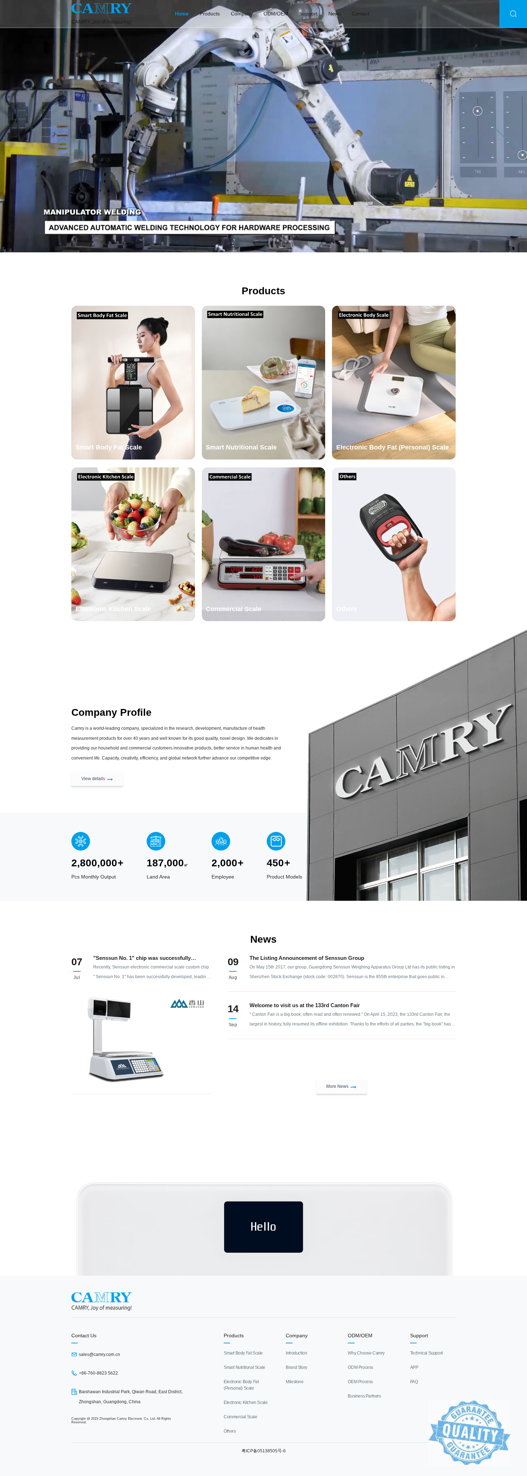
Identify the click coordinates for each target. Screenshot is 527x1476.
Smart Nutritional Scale (244, 1367)
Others (230, 1431)
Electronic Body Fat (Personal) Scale (241, 1385)
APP (414, 1367)
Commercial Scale (240, 1416)
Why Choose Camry (366, 1353)
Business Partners (364, 1396)
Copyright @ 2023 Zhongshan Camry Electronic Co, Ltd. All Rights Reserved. (121, 1420)
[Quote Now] (263, 1150)
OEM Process (360, 1381)
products (210, 13)
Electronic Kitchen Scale (245, 1402)
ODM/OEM (276, 13)
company (242, 13)
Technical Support (426, 1353)
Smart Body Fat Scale (243, 1353)
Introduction (296, 1353)
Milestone (294, 1381)
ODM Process (360, 1367)
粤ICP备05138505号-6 (264, 1450)
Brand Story (296, 1367)
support (308, 13)
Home (182, 13)
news (334, 13)
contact (360, 13)
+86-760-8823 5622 (98, 1373)
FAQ (414, 1381)
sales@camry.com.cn (99, 1354)
